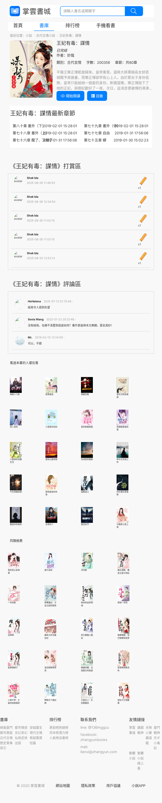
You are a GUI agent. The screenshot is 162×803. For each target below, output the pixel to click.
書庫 (44, 25)
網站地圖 (63, 786)
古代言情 (6, 738)
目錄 (99, 96)
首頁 (18, 25)
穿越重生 (36, 727)
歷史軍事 (6, 743)
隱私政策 (88, 786)
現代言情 (36, 733)
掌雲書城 (30, 11)
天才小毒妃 (157, 743)
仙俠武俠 (21, 738)
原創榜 (54, 727)
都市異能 (6, 733)
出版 (18, 743)
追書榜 (63, 738)
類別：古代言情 (69, 62)
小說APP (138, 786)
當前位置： (18, 35)
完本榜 (54, 733)
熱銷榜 (63, 727)
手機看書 (105, 25)
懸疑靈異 (36, 738)
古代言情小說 (45, 35)
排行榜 (72, 25)
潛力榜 (63, 733)
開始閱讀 (72, 96)
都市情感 (21, 727)
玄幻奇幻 (21, 733)
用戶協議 (113, 786)
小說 (29, 35)
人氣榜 (54, 738)
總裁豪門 (6, 727)
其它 (3, 748)
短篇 (33, 743)
